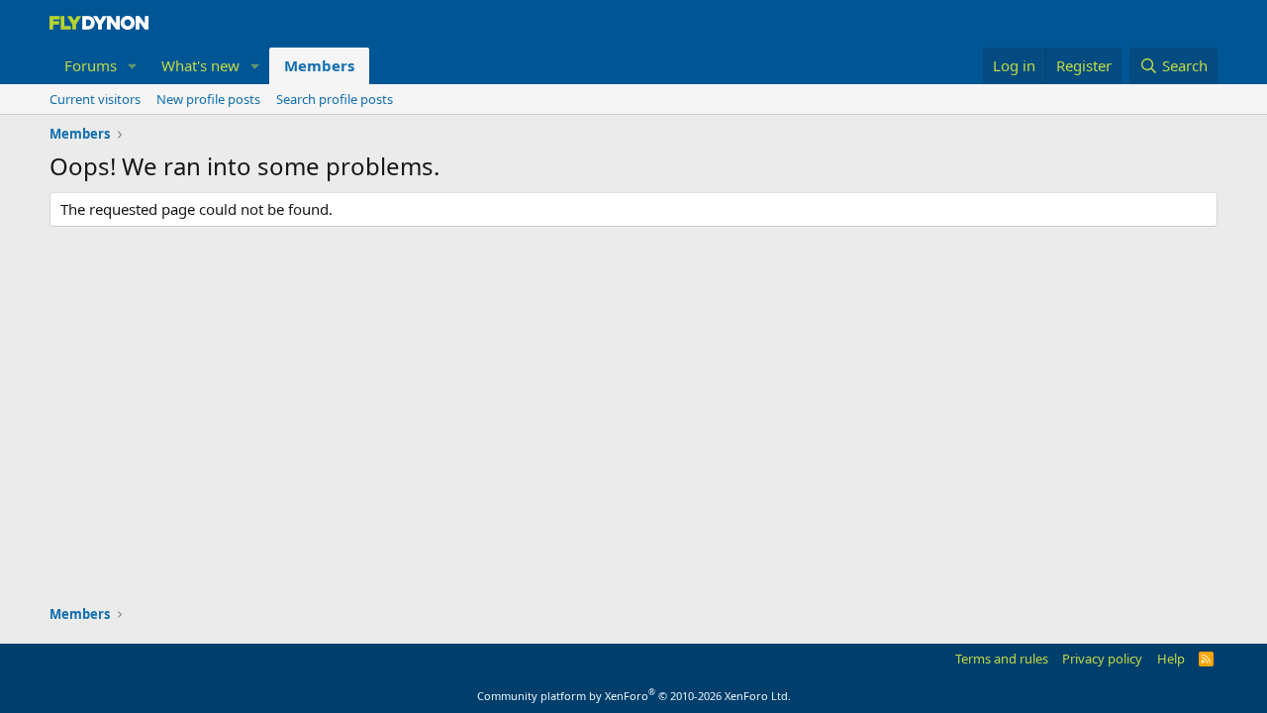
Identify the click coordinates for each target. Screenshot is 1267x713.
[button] (132, 66)
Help (1171, 658)
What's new (200, 65)
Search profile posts (334, 99)
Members (319, 65)
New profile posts (208, 99)
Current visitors (95, 99)
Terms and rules (1001, 658)
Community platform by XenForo (634, 695)
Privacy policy (1102, 658)
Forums (90, 65)
